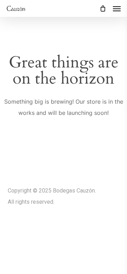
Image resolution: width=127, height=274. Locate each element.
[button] (117, 8)
